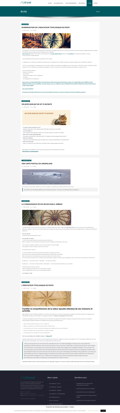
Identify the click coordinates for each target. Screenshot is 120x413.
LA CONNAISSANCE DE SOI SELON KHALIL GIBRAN (42, 204)
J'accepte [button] (103, 410)
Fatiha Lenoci (71, 82)
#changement (67, 92)
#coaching (61, 92)
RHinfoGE (90, 83)
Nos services (82, 3)
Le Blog (34, 30)
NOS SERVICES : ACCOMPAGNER (57, 393)
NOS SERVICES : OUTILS (54, 383)
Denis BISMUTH (74, 83)
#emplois (73, 92)
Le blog (89, 3)
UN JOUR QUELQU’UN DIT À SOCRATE (37, 104)
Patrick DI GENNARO (36, 83)
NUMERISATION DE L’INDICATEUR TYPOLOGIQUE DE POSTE (46, 27)
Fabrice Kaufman (26, 53)
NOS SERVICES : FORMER (55, 390)
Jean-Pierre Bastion (46, 83)
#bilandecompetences (54, 92)
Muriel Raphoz (64, 82)
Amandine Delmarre (46, 82)
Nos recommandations (71, 3)
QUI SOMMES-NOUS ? (54, 397)
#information (25, 151)
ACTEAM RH (71, 53)
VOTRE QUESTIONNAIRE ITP (56, 404)
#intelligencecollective (81, 92)
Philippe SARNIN (29, 85)
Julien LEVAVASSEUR (66, 83)
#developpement (38, 92)
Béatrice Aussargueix (56, 82)
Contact (95, 3)
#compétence (25, 92)
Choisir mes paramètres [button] (93, 410)
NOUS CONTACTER (53, 400)
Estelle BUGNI (77, 82)
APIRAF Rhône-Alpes (83, 83)
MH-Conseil (26, 30)
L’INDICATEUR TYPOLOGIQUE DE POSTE (37, 285)
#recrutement (45, 92)
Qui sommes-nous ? (58, 3)
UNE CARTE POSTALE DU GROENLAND (37, 163)
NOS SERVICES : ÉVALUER (55, 387)
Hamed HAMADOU (85, 82)
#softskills (31, 92)
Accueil (50, 3)
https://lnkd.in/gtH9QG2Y (27, 88)
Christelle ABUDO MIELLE (56, 53)
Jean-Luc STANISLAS (56, 83)
